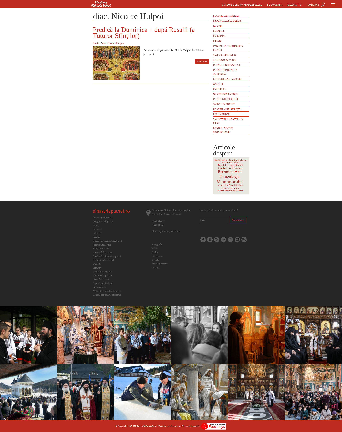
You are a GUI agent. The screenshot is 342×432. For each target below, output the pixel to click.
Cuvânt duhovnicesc (227, 65)
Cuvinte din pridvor (226, 99)
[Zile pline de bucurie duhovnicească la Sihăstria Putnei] (85, 392)
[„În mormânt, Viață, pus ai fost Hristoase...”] (256, 335)
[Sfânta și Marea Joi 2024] (313, 335)
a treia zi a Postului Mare (230, 185)
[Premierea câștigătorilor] (142, 335)
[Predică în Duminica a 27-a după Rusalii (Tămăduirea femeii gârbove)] (199, 392)
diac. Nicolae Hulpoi (113, 43)
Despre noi (295, 5)
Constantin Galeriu (230, 163)
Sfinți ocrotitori (224, 60)
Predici (96, 43)
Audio (155, 252)
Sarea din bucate (224, 104)
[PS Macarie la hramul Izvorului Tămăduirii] (28, 335)
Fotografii (275, 5)
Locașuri (219, 31)
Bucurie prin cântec (226, 16)
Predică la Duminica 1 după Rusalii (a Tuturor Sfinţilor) (144, 32)
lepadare (222, 168)
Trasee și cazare (159, 264)
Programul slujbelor (227, 21)
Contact (313, 5)
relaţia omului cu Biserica (230, 191)
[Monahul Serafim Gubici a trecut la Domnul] (256, 392)
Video (155, 248)
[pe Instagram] (216, 239)
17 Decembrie (235, 168)
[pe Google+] (230, 239)
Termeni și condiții (190, 426)
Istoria (217, 26)
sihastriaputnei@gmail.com (165, 231)
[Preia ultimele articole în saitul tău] (244, 239)
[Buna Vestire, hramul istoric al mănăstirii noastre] (28, 392)
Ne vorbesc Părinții (225, 94)
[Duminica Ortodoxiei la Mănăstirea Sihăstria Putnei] (313, 392)
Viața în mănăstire (225, 55)
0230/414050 (158, 221)
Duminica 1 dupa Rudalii (230, 165)
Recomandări (221, 114)
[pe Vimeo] (210, 239)
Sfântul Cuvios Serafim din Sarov (230, 160)
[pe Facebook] (203, 239)
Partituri (219, 89)
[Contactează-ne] (237, 239)
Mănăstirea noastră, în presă (228, 121)
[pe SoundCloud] (223, 239)
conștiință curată (230, 188)
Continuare (202, 62)
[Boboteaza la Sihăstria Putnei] (142, 392)
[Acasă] (101, 4)
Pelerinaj (219, 36)
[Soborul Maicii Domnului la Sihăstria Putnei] (199, 335)
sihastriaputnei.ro (111, 211)
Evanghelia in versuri (227, 79)
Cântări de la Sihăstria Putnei (228, 48)
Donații (155, 260)
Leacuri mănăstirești (227, 109)
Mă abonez (238, 220)
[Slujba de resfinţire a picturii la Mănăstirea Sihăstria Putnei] (85, 335)
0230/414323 (158, 225)
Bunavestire (230, 172)
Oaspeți (218, 84)
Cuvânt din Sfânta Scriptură (225, 72)
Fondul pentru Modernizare (242, 5)
